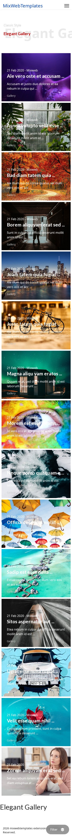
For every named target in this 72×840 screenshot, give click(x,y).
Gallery (11, 95)
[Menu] (66, 5)
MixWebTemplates (23, 5)
